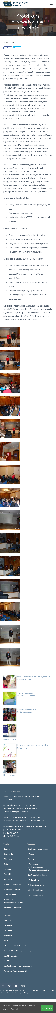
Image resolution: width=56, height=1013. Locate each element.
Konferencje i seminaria (37, 875)
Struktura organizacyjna (38, 849)
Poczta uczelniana (35, 895)
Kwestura (8, 931)
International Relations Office (16, 946)
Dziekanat (8, 925)
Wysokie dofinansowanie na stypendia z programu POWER (33, 678)
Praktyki (7, 874)
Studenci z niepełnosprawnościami (13, 901)
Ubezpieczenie (10, 894)
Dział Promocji (9, 961)
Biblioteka (8, 936)
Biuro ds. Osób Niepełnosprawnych (18, 951)
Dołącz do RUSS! (10, 739)
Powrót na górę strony (20, 993)
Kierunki (7, 849)
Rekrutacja (8, 854)
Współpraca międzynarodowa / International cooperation (38, 867)
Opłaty (7, 864)
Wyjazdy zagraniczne (12, 884)
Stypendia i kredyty (12, 889)
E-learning (8, 859)
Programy (8, 869)
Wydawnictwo (34, 880)
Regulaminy (8, 879)
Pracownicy (32, 859)
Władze (31, 854)
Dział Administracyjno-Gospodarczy (18, 966)
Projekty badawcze (36, 885)
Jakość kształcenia (35, 890)
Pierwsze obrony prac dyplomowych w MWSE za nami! (32, 746)
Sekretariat (8, 920)
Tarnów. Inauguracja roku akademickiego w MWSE (27, 694)
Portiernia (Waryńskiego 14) (15, 971)
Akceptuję (47, 1008)
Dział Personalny (11, 956)
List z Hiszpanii (9, 775)
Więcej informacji (10, 1009)
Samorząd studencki (12, 907)
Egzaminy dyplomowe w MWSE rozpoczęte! (26, 710)
